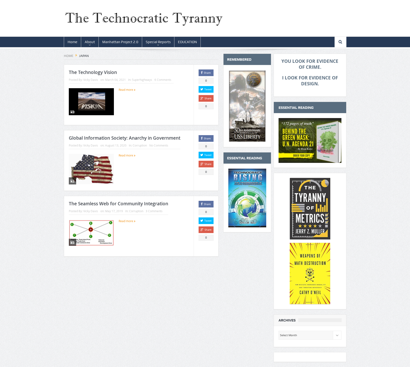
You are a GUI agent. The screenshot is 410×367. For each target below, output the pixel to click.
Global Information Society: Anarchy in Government (124, 138)
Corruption (140, 145)
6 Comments (162, 80)
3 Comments (154, 211)
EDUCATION (187, 42)
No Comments (158, 145)
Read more (126, 90)
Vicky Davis (90, 80)
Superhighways (142, 80)
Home (72, 42)
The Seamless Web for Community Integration (118, 204)
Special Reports (158, 42)
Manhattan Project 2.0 (120, 42)
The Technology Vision (93, 72)
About (90, 42)
